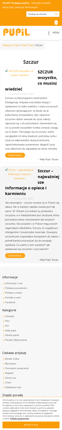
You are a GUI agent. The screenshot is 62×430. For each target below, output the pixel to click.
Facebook (10, 302)
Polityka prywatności (19, 418)
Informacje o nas (14, 283)
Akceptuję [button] (31, 425)
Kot (7, 325)
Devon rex (10, 377)
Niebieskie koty (13, 387)
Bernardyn (10, 363)
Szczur (55, 159)
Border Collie (12, 358)
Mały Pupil (27, 45)
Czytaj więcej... (15, 155)
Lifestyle (9, 316)
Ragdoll (9, 373)
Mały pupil (10, 330)
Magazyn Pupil (10, 45)
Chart (8, 382)
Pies (7, 320)
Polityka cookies (13, 292)
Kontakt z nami (13, 297)
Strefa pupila (12, 335)
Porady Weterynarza (16, 340)
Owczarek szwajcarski (17, 368)
